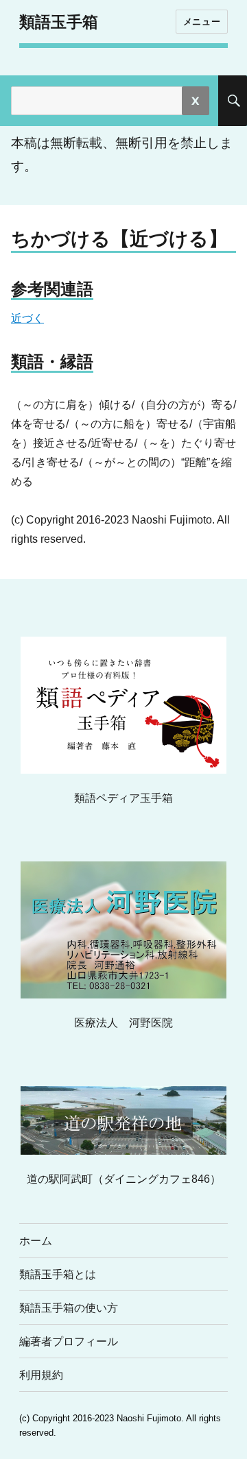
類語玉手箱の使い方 (68, 1307)
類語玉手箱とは (57, 1274)
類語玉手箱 (58, 22)
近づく (27, 318)
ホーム (35, 1240)
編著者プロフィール (68, 1341)
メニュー (201, 21)
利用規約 (41, 1375)
